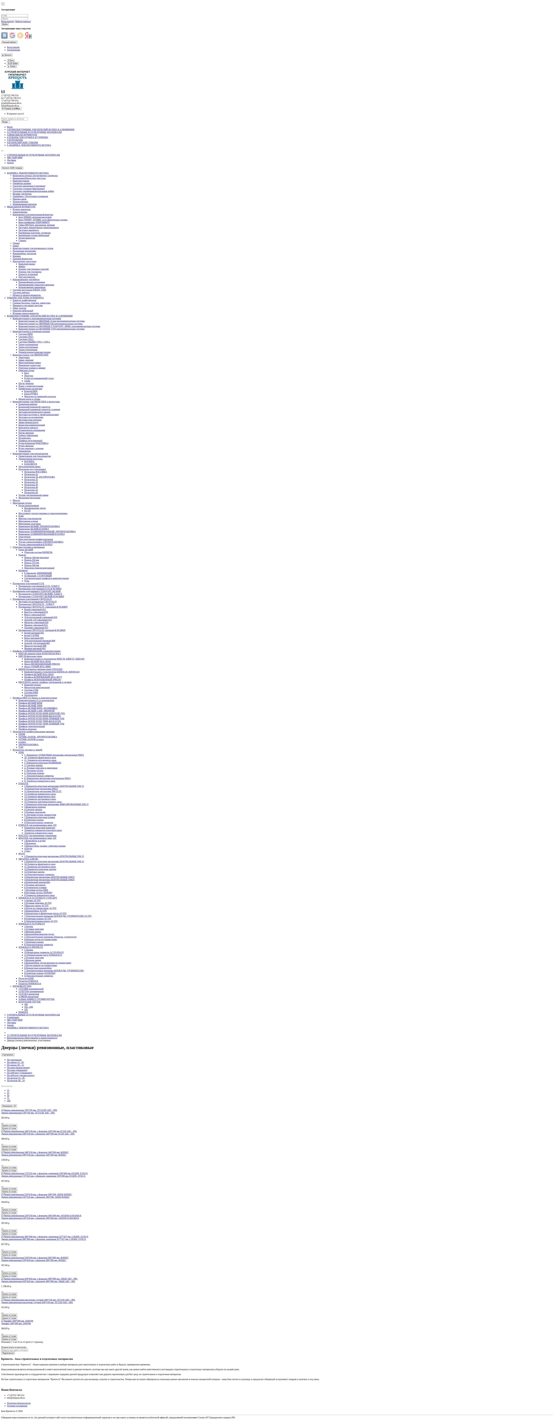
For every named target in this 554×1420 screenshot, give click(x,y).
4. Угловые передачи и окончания (40, 768)
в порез (22, 742)
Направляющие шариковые (31, 287)
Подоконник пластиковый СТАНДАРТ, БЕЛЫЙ (37, 591)
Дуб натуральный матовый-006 (39, 640)
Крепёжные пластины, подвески (34, 233)
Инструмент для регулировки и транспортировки (42, 513)
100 (8, 1101)
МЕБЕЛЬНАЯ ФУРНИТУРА (21, 207)
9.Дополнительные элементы (38, 822)
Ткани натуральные (28, 347)
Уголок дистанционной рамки (33, 495)
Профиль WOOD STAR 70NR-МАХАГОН (39, 721)
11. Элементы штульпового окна (40, 760)
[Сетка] (5, 1086)
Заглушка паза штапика (30, 420)
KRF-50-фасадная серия (30, 656)
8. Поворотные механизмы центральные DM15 (47, 778)
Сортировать (7, 1055)
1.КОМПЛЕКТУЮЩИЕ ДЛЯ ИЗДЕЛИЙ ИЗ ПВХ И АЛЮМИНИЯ (40, 129)
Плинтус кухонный (28, 274)
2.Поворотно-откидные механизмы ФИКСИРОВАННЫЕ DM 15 (56, 804)
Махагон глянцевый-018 (36, 622)
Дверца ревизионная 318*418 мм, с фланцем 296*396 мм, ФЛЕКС (33, 1260)
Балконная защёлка (27, 404)
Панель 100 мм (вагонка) (36, 557)
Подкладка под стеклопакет (32, 469)
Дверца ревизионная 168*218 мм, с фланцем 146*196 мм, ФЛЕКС (33, 1155)
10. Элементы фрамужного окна (40, 757)
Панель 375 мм (31, 562)
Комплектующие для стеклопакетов (30, 453)
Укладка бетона (20, 201)
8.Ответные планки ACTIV (37, 918)
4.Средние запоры (33, 809)
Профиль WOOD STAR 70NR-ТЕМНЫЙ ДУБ (41, 724)
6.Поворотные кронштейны (38, 968)
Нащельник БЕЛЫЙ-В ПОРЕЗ (33, 529)
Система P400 (31, 692)
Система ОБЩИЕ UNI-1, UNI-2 (34, 342)
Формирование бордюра (25, 204)
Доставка (11, 160)
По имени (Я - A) (15, 1065)
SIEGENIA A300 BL (28, 859)
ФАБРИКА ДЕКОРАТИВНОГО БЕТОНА (28, 173)
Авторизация (13, 50)
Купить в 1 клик (9, 1128)
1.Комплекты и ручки (35, 840)
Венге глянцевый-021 (35, 614)
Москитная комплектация (37, 687)
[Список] (2, 1086)
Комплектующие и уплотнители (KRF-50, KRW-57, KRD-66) (54, 659)
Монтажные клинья (28, 521)
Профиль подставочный (30, 440)
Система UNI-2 (25, 339)
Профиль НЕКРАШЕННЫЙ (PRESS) (42, 679)
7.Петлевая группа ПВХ (36, 890)
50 (8, 1095)
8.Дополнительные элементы (38, 944)
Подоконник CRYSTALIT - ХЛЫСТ (36, 604)
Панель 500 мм (31, 565)
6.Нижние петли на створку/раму (40, 939)
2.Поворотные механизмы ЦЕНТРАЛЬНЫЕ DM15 (49, 877)
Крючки (17, 256)
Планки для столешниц (30, 271)
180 (26, 1004)
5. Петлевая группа (33, 770)
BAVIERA (29, 461)
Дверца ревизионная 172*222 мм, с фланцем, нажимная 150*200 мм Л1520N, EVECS (43, 1176)
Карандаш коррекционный (31, 425)
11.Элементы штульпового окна (40, 866)
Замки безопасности (28, 422)
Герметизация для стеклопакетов (34, 456)
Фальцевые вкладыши (29, 498)
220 (26, 1009)
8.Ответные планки (34, 820)
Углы (26, 581)
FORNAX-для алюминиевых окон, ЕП (37, 825)
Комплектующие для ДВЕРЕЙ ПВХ (30, 355)
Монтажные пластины (29, 524)
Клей (21, 516)
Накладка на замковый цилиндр (40, 396)
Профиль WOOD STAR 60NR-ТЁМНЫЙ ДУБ (41, 718)
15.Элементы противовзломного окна (43, 802)
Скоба (27, 381)
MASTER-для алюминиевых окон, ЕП (37, 838)
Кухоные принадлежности (26, 313)
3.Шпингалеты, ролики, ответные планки (44, 846)
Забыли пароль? (23, 21)
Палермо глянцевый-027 (36, 627)
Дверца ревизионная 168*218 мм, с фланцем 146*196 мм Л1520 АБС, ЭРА (38, 1134)
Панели (22, 555)
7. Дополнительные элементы (39, 776)
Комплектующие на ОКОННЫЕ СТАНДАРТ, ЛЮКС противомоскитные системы (59, 326)
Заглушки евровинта (28, 230)
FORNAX (23, 783)
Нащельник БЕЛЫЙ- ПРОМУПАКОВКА (39, 526)
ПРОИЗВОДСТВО (22, 986)
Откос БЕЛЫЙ (25, 549)
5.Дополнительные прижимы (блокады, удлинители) (50, 937)
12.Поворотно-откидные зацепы (40, 869)
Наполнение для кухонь (24, 261)
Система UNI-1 (25, 336)
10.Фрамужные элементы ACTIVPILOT (44, 952)
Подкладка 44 (31, 492)
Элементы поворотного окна (38, 833)
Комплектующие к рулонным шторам (31, 331)
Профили (23, 570)
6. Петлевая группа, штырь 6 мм (40, 814)
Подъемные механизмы (24, 251)
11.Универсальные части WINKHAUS (43, 955)
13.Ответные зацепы (34, 872)
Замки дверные (25, 360)
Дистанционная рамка (29, 466)
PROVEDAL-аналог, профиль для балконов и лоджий (45, 682)
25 (8, 1093)
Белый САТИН (31, 635)
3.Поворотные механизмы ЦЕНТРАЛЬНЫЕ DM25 (49, 879)
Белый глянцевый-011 (35, 609)
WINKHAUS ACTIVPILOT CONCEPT (37, 898)
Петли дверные (26, 383)
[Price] (11, 1086)
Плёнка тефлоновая (28, 435)
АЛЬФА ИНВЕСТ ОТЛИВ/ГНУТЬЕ (36, 999)
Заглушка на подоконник (30, 417)
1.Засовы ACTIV (32, 900)
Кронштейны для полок (24, 253)
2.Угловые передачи (34, 929)
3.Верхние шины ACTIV (36, 905)
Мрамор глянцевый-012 (36, 625)
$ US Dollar (13, 63)
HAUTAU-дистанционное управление (37, 835)
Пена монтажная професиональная (35, 539)
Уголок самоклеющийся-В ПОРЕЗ (35, 544)
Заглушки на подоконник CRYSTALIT (37, 601)
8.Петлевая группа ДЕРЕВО (38, 892)
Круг (26, 373)
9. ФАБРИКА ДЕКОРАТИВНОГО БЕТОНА (29, 145)
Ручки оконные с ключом (30, 448)
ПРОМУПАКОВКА (28, 744)
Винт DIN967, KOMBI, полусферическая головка (42, 220)
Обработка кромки (22, 183)
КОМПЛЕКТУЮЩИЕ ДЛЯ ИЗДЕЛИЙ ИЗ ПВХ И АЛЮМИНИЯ (40, 316)
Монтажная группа (22, 503)
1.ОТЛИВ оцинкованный (31, 989)
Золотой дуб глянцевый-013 (38, 620)
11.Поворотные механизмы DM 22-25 (42, 791)
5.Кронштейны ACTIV (35, 911)
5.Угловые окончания (34, 812)
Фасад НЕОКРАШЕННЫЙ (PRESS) (42, 664)
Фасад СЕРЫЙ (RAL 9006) (37, 666)
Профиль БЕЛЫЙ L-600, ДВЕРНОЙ (36, 711)
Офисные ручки (26, 370)
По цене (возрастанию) (18, 1067)
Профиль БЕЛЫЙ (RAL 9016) (39, 674)
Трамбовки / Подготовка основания (30, 196)
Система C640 (31, 690)
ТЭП (20, 747)
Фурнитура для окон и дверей (27, 750)
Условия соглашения (17, 1406)
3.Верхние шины (32, 931)
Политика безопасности (19, 1403)
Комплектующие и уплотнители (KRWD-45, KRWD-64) (51, 672)
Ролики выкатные (21, 209)
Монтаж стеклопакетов (29, 518)
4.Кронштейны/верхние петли (39, 934)
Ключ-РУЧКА (31, 394)
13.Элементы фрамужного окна (39, 796)
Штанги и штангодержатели (27, 295)
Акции (10, 163)
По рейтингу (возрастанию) (20, 1075)
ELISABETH (30, 464)
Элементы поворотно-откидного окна (43, 830)
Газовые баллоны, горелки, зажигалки (31, 303)
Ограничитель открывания (31, 430)
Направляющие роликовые (31, 282)
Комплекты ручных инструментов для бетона (35, 175)
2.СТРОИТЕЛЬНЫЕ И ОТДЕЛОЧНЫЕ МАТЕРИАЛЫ (34, 132)
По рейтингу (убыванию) (19, 1073)
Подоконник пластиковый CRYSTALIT (32, 599)
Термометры (24, 451)
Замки (16, 246)
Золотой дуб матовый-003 (37, 643)
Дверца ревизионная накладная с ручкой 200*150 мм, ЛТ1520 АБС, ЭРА (37, 1302)
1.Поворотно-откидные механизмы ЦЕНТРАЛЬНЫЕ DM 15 (54, 786)
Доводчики (24, 357)
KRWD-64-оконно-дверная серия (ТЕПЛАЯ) (40, 669)
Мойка (21, 266)
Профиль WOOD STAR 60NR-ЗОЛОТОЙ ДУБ (41, 713)
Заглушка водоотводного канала (34, 412)
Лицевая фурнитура (22, 258)
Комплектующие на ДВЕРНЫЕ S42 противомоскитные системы (50, 323)
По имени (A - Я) (15, 1062)
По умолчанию (14, 1060)
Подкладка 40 (31, 487)
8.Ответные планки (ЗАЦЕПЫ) (39, 973)
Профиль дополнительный (31, 726)
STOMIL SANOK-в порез (31, 739)
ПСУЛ (27, 511)
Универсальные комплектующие (34, 352)
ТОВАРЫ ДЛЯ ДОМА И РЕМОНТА (25, 297)
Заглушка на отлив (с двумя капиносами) (38, 414)
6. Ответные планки (34, 773)
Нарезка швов (19, 199)
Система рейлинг (21, 292)
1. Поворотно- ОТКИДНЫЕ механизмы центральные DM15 (54, 755)
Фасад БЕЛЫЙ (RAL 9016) (37, 661)
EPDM (21, 734)
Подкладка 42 (31, 490)
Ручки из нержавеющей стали (39, 378)
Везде (10, 127)
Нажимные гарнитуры (29, 365)
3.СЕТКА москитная (28, 994)
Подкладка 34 (31, 482)
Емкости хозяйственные (24, 300)
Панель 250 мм (31, 560)
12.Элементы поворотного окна (40, 794)
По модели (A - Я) (16, 1078)
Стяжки (22, 240)
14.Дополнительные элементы (39, 874)
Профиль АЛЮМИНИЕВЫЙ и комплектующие (36, 651)
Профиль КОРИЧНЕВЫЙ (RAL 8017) (43, 677)
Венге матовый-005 (34, 638)
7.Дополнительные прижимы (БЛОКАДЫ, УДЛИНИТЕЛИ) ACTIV (58, 916)
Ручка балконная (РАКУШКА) (33, 443)
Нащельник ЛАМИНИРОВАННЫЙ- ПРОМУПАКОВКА (47, 531)
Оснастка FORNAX (28, 981)
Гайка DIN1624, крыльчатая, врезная (36, 225)
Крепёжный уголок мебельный (33, 235)
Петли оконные (26, 433)
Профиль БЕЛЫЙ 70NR (30, 705)
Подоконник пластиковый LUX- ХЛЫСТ (39, 586)
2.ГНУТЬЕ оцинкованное (31, 991)
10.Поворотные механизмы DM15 (41, 789)
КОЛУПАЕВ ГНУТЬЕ (29, 1002)
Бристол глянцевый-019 (36, 612)
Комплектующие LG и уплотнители (36, 700)
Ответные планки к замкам (31, 368)
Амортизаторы (20, 212)
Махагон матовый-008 (35, 646)
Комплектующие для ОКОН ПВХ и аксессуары (36, 401)
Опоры (16, 243)
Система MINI (25, 334)
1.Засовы (28, 926)
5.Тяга (27, 851)
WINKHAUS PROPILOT (30, 947)
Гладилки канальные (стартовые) (29, 186)
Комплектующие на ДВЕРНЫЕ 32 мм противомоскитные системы (51, 321)
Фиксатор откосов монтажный (39, 568)
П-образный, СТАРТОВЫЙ (38, 575)
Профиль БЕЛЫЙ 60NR (30, 703)
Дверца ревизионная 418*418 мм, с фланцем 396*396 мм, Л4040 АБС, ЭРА (38, 1281)
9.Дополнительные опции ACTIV (41, 921)
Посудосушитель (26, 277)
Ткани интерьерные (28, 344)
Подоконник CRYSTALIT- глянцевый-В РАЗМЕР (43, 607)
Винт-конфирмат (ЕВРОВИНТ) (34, 222)
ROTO (21, 853)
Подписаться (8, 1353)
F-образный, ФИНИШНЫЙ (38, 573)
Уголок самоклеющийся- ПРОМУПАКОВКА (40, 542)
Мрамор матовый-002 (35, 648)
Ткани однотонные (27, 349)
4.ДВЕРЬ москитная (28, 996)
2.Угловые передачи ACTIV (38, 903)
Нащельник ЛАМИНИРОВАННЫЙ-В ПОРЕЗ (41, 534)
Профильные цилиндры (30, 388)
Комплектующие (21, 181)
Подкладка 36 (31, 485)
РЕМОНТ (23, 1012)
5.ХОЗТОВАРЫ (15, 140)
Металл (16, 500)
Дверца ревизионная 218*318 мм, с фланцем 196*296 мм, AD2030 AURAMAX (40, 1218)
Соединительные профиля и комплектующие (46, 578)
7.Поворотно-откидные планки (39, 817)
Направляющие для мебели (26, 279)
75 (8, 1098)
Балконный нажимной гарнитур (34, 407)
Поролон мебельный (23, 310)
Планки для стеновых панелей (33, 269)
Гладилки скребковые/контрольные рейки (33, 191)
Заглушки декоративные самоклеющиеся (38, 227)
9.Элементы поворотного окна (39, 895)
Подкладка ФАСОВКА (35, 472)
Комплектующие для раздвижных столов (33, 248)
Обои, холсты (19, 308)
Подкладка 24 (31, 474)
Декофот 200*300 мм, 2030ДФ (16, 1323)
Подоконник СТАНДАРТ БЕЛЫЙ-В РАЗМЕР (41, 596)
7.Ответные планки (34, 942)
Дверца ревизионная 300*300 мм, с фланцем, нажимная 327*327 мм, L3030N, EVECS (43, 1239)
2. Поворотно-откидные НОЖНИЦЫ (42, 763)
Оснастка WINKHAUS (29, 983)
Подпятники (24, 438)
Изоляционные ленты (35, 508)
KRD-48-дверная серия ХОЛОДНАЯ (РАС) (39, 653)
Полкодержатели (26, 238)
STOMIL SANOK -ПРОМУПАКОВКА (37, 737)
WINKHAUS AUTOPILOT (31, 924)
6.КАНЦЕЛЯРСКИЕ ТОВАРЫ (22, 142)
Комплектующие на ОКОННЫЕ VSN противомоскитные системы (51, 329)
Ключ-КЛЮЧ (30, 391)
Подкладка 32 (31, 479)
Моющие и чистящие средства (28, 305)
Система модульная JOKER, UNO (29, 290)
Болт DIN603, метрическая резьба (35, 217)
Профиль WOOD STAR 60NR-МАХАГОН (39, 716)
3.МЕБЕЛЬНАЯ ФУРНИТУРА (22, 135)
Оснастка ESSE (26, 978)
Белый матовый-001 (34, 633)
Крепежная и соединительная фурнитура (33, 214)
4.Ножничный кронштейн (37, 882)
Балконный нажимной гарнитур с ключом (39, 409)
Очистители (24, 536)
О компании (13, 1017)
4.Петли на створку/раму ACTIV (40, 908)
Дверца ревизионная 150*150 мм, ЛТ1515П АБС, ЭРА (28, 1113)
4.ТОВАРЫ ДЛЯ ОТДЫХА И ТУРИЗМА (27, 137)
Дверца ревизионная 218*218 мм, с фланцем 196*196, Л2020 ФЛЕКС (35, 1197)
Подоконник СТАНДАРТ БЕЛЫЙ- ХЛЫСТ (40, 594)
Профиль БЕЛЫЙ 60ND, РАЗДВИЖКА (38, 708)
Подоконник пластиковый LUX (28, 583)
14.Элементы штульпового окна (40, 799)
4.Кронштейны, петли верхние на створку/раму (47, 963)
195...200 (28, 1007)
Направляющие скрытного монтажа (36, 284)
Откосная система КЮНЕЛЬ (38, 552)
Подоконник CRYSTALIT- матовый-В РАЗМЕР (41, 630)
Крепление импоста (28, 427)
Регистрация (7, 21)
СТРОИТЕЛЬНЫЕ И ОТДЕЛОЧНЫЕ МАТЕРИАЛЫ (33, 155)
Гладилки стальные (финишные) (29, 188)
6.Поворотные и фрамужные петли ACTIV (45, 913)
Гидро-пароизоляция (28, 505)
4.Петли (28, 848)
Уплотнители (30, 695)
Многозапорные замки (29, 362)
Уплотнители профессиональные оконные (33, 731)
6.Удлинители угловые (35, 887)
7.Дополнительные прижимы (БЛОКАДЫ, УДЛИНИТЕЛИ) (54, 970)
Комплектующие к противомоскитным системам (37, 318)
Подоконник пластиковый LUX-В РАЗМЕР (39, 588)
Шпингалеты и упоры (29, 399)
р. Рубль (12, 66)
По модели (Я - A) (16, 1080)
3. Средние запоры (33, 765)
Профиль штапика (27, 729)
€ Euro (11, 60)
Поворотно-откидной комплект (39, 827)
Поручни (28, 375)
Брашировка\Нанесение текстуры (29, 178)
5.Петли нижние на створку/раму (40, 965)
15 (8, 1090)
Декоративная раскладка (30, 459)
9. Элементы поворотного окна (39, 781)
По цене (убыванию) (17, 1070)
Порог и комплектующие (30, 386)
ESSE (21, 752)
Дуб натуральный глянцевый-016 (40, 617)
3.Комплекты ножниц (35, 807)
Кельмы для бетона (22, 194)
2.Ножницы (30, 843)
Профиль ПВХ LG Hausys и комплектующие (35, 698)
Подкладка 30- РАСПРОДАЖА (39, 477)
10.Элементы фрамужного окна (39, 864)
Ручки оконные (26, 446)
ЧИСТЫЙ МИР (15, 157)
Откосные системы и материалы (29, 547)
